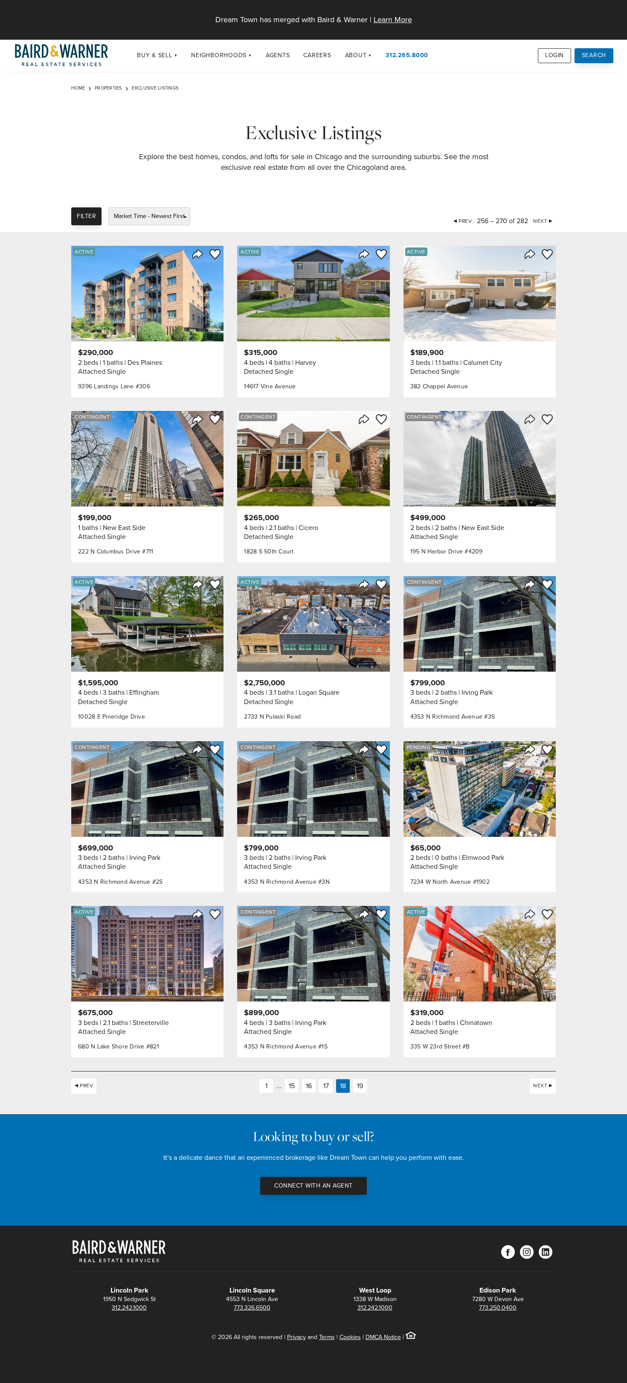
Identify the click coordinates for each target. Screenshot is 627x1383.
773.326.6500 (252, 1307)
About (356, 55)
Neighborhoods (219, 55)
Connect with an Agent (313, 1185)
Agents (278, 55)
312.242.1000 (129, 1307)
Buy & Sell (154, 55)
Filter (86, 216)
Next (540, 221)
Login (554, 55)
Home (78, 87)
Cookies (350, 1337)
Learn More (393, 19)
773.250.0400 (498, 1307)
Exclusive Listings (155, 87)
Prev (465, 221)
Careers (317, 55)
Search (594, 55)
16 (309, 1086)
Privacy (296, 1337)
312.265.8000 (407, 55)
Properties (108, 87)
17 (326, 1086)
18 (343, 1086)
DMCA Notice (383, 1337)
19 (360, 1086)
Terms (327, 1337)
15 (292, 1086)
